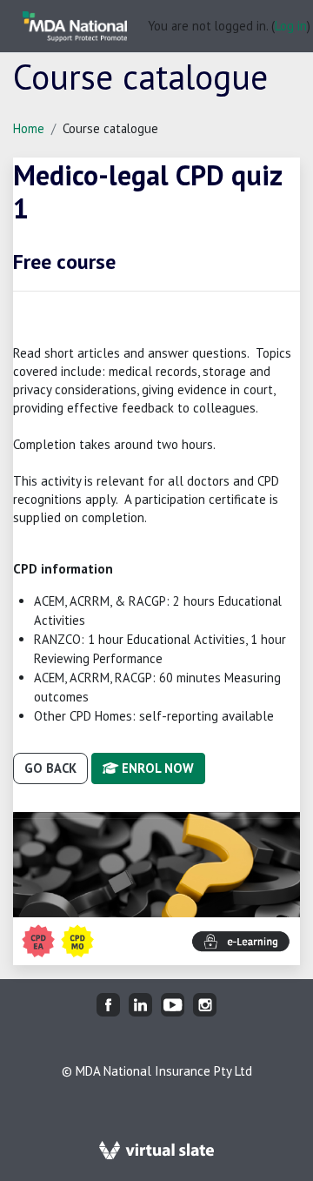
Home (28, 128)
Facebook (108, 1005)
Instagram (204, 1005)
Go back (50, 768)
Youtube (172, 1005)
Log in (291, 25)
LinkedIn (140, 1005)
